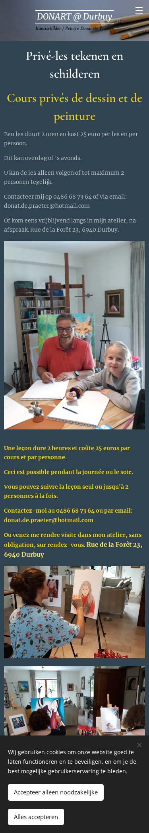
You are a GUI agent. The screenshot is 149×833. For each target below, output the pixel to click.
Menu (139, 10)
